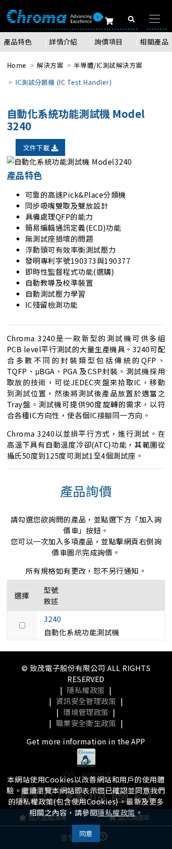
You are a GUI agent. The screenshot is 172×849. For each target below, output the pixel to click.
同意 (86, 833)
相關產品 (154, 41)
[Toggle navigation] (154, 18)
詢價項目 (108, 41)
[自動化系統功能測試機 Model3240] (86, 161)
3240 (52, 618)
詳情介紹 (63, 41)
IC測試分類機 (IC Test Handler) (63, 82)
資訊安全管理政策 (86, 700)
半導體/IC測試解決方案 (108, 65)
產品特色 (18, 41)
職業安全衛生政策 (86, 722)
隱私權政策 (86, 689)
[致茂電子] (49, 15)
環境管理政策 (86, 711)
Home (17, 65)
